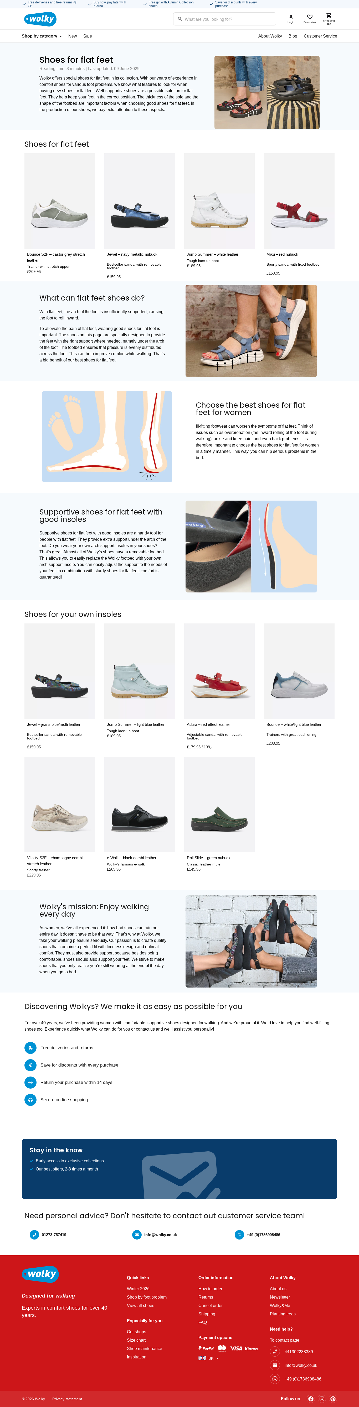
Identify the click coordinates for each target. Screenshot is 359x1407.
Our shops (136, 1332)
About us (278, 1289)
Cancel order (210, 1305)
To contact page (284, 1340)
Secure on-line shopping (64, 1099)
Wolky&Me (280, 1305)
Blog (293, 36)
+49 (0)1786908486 (263, 1234)
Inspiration (136, 1357)
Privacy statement (67, 1399)
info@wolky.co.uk (160, 1234)
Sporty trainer (38, 870)
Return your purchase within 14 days (76, 1082)
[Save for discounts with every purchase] (30, 1065)
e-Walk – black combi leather (131, 857)
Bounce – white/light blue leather (293, 724)
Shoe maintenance (144, 1348)
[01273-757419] (34, 1235)
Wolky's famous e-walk (126, 864)
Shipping (206, 1314)
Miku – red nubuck (282, 254)
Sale (87, 36)
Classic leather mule (203, 864)
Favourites (310, 22)
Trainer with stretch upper (48, 266)
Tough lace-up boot (203, 261)
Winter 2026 (138, 1289)
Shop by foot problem (147, 1297)
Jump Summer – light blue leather (136, 724)
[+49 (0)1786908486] (239, 1235)
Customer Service (320, 36)
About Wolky (270, 36)
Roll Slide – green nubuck (208, 857)
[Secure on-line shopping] (30, 1100)
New (72, 36)
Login (291, 22)
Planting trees (283, 1314)
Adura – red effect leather (208, 724)
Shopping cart (329, 22)
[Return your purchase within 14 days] (30, 1083)
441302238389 (299, 1352)
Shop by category (39, 36)
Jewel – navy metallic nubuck (132, 254)
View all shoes (140, 1305)
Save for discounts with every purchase (79, 1065)
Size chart (136, 1340)
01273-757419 (54, 1234)
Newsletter (280, 1297)
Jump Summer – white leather (212, 254)
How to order (210, 1289)
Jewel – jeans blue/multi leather (53, 724)
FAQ (202, 1322)
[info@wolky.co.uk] (137, 1235)
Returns (205, 1297)
